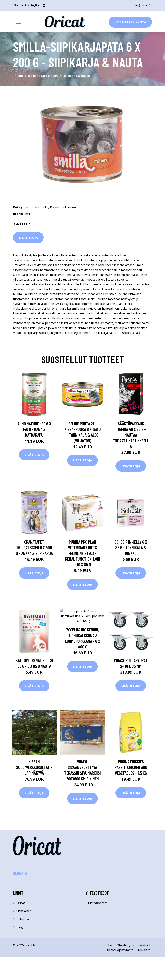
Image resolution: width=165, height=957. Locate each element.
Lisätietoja (28, 237)
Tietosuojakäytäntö (119, 950)
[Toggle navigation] (18, 22)
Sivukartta (143, 950)
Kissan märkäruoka (63, 207)
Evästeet (144, 945)
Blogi (19, 927)
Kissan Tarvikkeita (130, 22)
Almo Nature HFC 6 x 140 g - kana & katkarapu (34, 429)
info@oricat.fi (141, 5)
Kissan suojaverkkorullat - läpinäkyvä (34, 767)
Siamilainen (23, 911)
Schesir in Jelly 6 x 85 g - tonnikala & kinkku (130, 547)
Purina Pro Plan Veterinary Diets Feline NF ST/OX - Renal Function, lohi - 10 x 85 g (82, 553)
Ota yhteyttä (125, 945)
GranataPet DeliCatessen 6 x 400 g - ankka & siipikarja (34, 547)
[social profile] (44, 5)
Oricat (20, 903)
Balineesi (22, 919)
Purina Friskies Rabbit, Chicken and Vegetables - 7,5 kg (130, 767)
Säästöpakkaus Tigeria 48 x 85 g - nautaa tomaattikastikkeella (131, 435)
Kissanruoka (40, 207)
